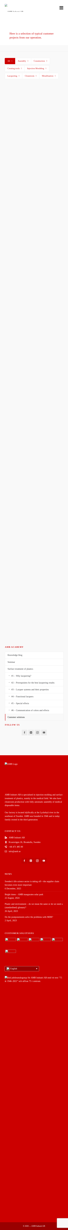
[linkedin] (31, 732)
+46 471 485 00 (16, 847)
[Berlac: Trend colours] (10, 955)
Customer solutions (16, 717)
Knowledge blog (15, 655)
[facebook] (24, 732)
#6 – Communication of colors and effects (30, 710)
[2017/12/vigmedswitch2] (34, 343)
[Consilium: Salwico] (45, 943)
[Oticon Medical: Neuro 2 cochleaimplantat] (34, 149)
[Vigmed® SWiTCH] (10, 943)
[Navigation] (61, 8)
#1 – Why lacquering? (21, 676)
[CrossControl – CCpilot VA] (22, 943)
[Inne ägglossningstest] (34, 100)
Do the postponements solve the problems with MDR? (29, 917)
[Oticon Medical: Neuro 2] (57, 943)
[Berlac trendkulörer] (34, 392)
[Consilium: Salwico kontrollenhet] (34, 197)
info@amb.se (15, 851)
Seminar (11, 662)
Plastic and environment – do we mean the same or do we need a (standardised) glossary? (34, 906)
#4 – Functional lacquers (22, 696)
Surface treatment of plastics (20, 669)
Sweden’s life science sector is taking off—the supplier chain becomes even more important (32, 883)
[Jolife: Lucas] (34, 943)
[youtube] (44, 732)
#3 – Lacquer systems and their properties (30, 689)
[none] (22, 968)
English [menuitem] (13, 968)
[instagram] (37, 732)
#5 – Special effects (20, 703)
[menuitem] (22, 968)
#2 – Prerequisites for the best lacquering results (32, 683)
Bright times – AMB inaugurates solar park (24, 894)
